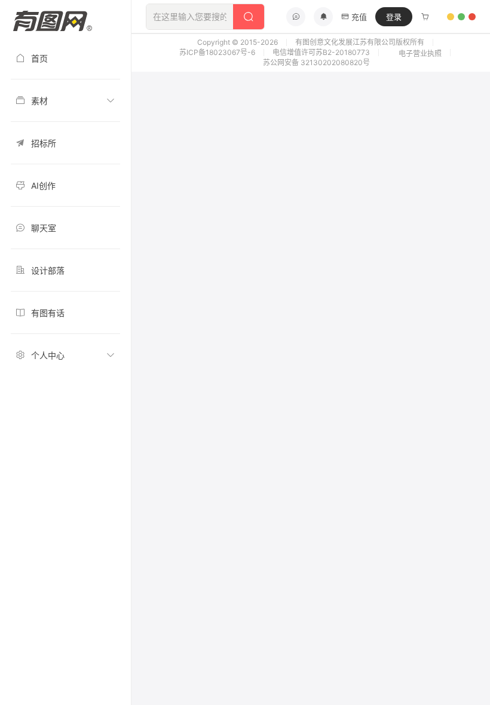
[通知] (323, 16)
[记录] (425, 17)
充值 (359, 17)
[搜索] (248, 16)
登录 (394, 17)
